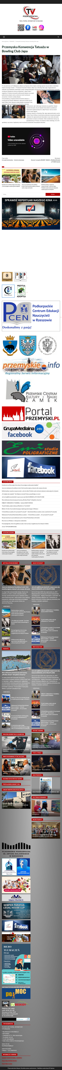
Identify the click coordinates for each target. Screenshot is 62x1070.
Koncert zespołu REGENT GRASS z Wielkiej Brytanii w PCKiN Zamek (45, 160)
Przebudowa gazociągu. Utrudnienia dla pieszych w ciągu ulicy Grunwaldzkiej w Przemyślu (6, 727)
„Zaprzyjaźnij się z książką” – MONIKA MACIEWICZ (16, 767)
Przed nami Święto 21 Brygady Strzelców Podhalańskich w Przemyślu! (6, 717)
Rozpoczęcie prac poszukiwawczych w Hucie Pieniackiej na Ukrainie (21, 517)
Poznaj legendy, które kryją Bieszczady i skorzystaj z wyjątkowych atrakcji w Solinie (25, 523)
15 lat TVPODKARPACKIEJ (9, 526)
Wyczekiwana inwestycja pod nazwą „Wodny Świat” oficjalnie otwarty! (22, 500)
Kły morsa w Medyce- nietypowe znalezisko (14, 520)
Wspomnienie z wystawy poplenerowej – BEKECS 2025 (45, 808)
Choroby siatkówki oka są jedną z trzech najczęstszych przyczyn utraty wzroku (45, 741)
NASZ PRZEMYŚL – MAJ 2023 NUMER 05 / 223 (45, 785)
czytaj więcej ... (7, 606)
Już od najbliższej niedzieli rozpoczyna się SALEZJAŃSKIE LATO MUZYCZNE (23, 497)
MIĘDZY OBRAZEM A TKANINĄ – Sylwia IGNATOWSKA (17, 503)
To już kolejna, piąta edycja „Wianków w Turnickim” (16, 506)
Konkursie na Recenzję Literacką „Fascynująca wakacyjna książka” (11, 176)
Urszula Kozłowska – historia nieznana (13, 159)
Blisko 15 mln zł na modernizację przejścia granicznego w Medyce (20, 508)
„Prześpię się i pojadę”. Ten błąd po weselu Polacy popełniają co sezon (21, 494)
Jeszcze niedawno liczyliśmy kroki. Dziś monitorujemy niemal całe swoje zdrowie (31, 176)
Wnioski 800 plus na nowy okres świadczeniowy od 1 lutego (16, 800)
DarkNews (40, 1068)
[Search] (58, 36)
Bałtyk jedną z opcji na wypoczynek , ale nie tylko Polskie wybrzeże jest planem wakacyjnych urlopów (50, 176)
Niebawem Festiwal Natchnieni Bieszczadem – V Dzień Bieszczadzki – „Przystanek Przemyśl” (27, 514)
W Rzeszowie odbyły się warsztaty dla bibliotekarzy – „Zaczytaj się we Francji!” (6, 641)
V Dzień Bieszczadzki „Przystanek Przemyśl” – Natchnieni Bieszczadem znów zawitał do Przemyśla (29, 511)
